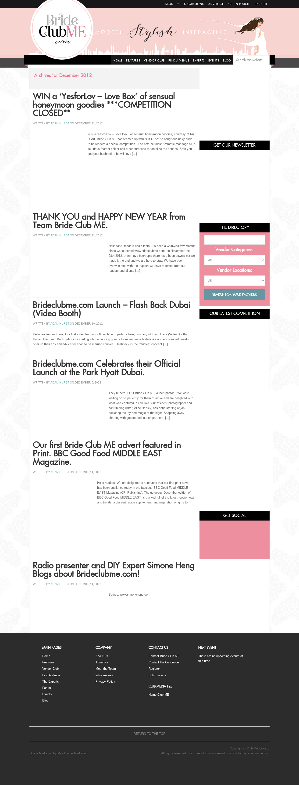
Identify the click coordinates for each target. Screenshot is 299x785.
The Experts (50, 681)
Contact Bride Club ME (164, 656)
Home (46, 656)
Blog (45, 700)
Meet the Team (106, 668)
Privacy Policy (105, 681)
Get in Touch (238, 4)
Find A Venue (51, 675)
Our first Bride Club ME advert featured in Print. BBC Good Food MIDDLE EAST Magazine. (107, 453)
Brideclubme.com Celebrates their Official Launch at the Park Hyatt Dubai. (106, 368)
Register (260, 4)
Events (47, 694)
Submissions (194, 4)
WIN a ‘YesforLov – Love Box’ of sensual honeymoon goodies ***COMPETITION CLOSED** (104, 105)
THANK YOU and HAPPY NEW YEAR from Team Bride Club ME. (109, 221)
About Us (172, 4)
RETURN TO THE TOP (149, 733)
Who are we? (104, 675)
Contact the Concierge (164, 662)
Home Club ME (159, 694)
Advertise (216, 4)
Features (48, 662)
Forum (46, 688)
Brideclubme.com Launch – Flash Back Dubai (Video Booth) (112, 309)
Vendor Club (50, 668)
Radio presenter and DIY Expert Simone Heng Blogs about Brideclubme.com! (114, 570)
